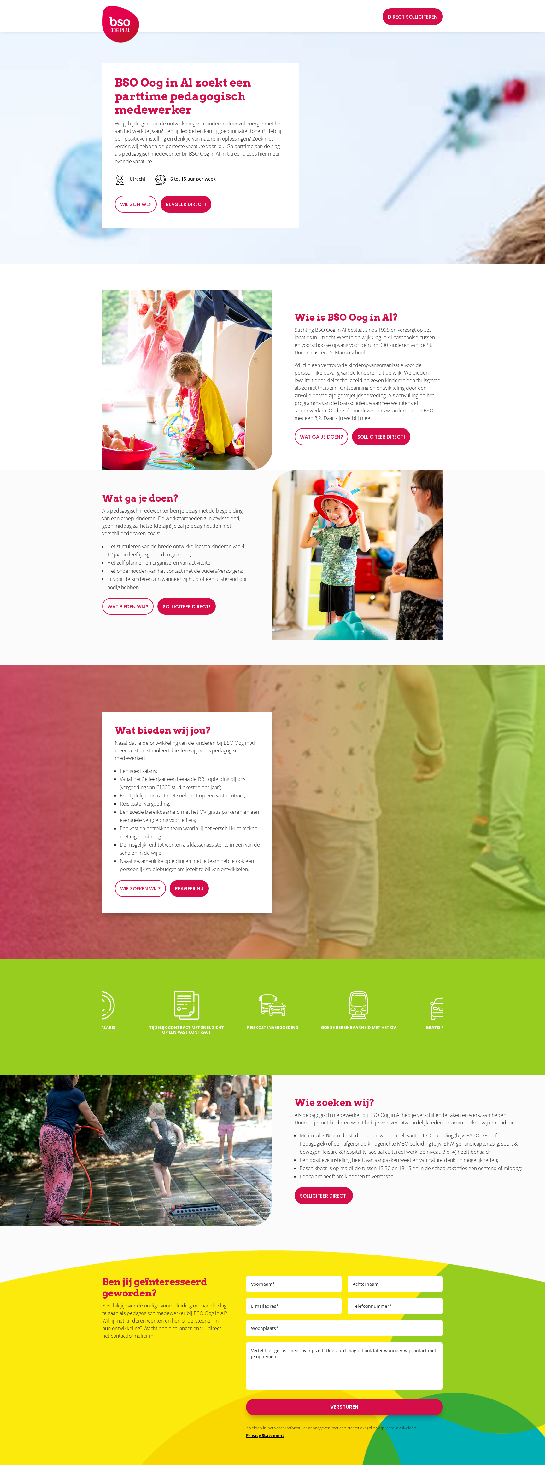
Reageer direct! (186, 204)
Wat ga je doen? (321, 437)
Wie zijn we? (135, 204)
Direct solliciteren (412, 17)
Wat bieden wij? (128, 606)
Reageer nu (189, 888)
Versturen (344, 1406)
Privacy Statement (265, 1435)
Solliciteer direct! (381, 437)
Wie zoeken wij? (140, 888)
